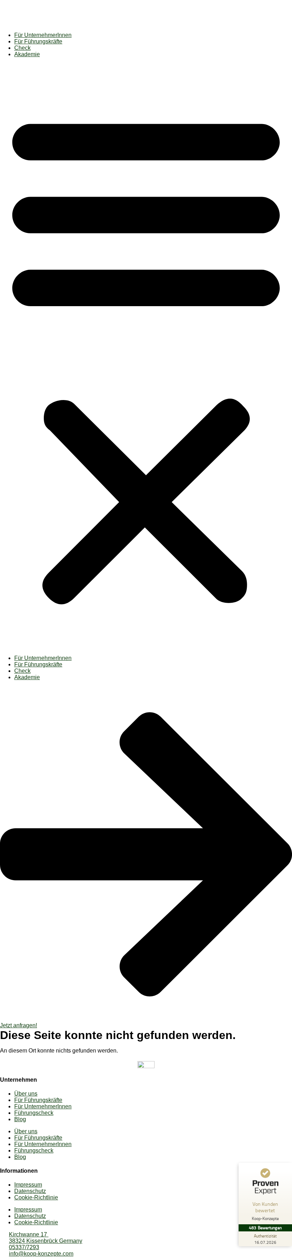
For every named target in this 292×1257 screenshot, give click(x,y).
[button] (146, 356)
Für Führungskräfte (38, 41)
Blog (20, 1119)
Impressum (28, 1185)
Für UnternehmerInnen (43, 35)
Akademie (27, 54)
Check (22, 48)
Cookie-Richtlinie (36, 1197)
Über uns (25, 1094)
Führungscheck (33, 1113)
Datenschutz (30, 1191)
